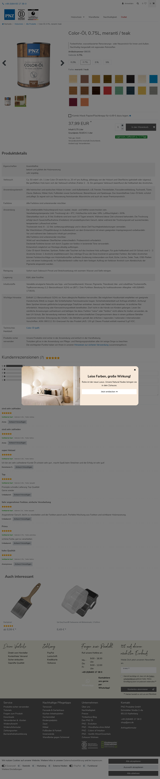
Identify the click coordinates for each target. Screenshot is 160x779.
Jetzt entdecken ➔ (109, 391)
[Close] (135, 369)
